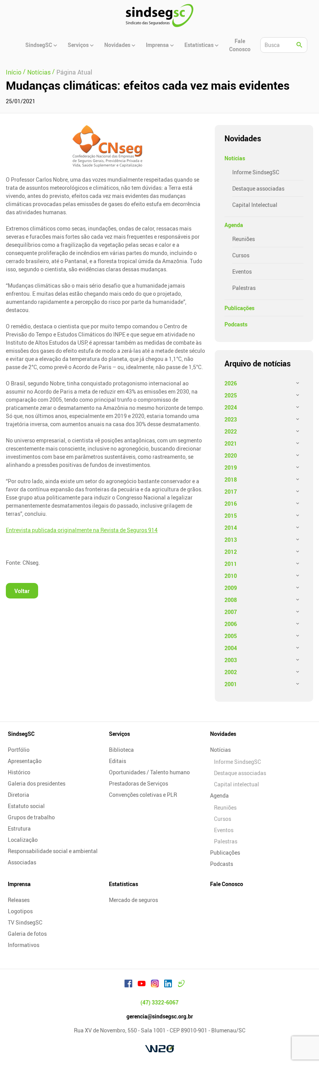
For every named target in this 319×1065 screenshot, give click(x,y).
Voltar (22, 591)
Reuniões (243, 239)
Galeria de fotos (27, 933)
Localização (23, 839)
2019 (230, 467)
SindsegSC (21, 733)
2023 (230, 419)
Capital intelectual (236, 784)
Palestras (244, 287)
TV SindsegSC (25, 922)
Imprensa (19, 884)
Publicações (239, 308)
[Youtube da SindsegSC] (141, 984)
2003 (230, 660)
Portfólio (19, 749)
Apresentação (25, 761)
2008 (230, 600)
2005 (230, 636)
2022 (230, 431)
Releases (19, 900)
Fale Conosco (226, 884)
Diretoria (18, 794)
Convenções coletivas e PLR (143, 794)
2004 (230, 648)
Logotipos (20, 911)
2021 (230, 443)
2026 (230, 383)
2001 (230, 684)
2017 (230, 491)
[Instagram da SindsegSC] (155, 984)
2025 (230, 395)
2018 (230, 479)
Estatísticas (123, 884)
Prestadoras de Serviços (138, 783)
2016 (230, 503)
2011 (230, 563)
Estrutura (19, 828)
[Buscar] (299, 45)
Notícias (234, 158)
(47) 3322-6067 (159, 1002)
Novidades (223, 733)
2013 (230, 539)
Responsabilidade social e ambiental (53, 851)
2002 (230, 672)
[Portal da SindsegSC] (181, 984)
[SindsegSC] (159, 15)
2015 (230, 515)
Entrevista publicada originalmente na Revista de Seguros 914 (82, 530)
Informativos (23, 945)
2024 (230, 407)
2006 (230, 624)
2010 (230, 575)
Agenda (233, 225)
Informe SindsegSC (255, 172)
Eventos (242, 271)
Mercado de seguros (133, 900)
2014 (230, 527)
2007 (230, 612)
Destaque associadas (258, 188)
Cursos (240, 255)
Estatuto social (26, 806)
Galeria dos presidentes (36, 783)
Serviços (119, 733)
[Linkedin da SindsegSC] (168, 984)
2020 (230, 455)
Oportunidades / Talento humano (149, 772)
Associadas (22, 862)
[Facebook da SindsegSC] (128, 984)
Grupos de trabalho (31, 817)
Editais (117, 761)
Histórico (19, 772)
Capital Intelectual (254, 204)
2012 (230, 551)
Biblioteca (121, 749)
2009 (230, 587)
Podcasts (235, 324)
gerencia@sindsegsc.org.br (159, 1016)
